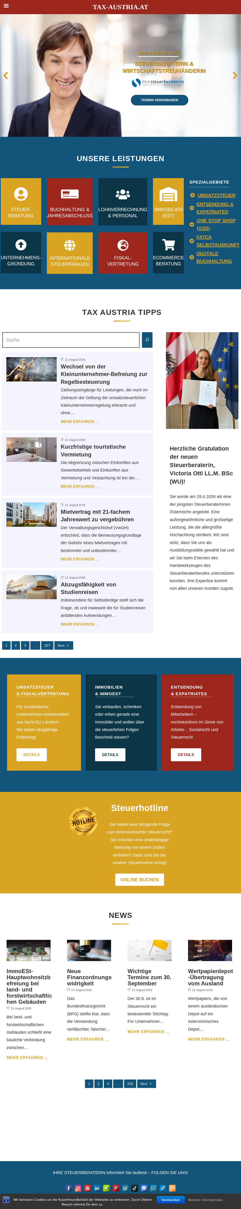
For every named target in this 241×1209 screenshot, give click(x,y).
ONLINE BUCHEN (139, 879)
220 (130, 1084)
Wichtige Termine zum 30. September (149, 977)
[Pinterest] (115, 1188)
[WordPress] (125, 1188)
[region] (120, 75)
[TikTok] (134, 1188)
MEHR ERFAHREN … (80, 422)
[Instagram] (78, 1188)
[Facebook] (68, 1188)
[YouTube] (87, 1188)
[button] (6, 75)
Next (61, 645)
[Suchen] (147, 340)
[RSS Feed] (172, 1188)
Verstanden (170, 1200)
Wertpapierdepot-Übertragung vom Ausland (210, 977)
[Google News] (144, 1188)
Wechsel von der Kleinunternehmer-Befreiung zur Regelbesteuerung (104, 374)
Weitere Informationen (205, 1200)
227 (47, 645)
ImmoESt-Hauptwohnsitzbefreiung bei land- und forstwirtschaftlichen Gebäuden (29, 986)
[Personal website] (162, 1188)
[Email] (153, 1188)
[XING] (106, 1188)
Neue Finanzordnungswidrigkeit (89, 977)
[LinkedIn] (96, 1188)
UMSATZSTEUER (216, 195)
